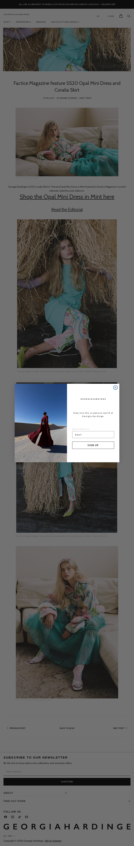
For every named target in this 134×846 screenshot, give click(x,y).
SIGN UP (93, 445)
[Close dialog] (115, 387)
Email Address (81, 429)
